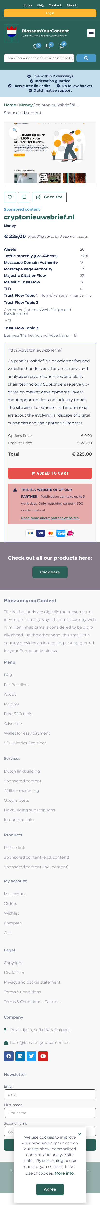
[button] (80, 1134)
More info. (65, 1173)
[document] (50, 602)
